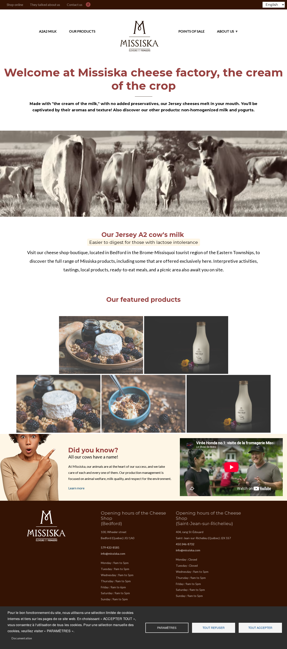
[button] (101, 345)
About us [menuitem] (219, 33)
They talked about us (45, 5)
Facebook (89, 4)
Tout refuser (214, 627)
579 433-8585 (110, 547)
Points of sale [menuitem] (191, 31)
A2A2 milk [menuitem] (48, 31)
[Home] (139, 31)
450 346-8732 (185, 544)
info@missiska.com (113, 553)
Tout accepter (260, 627)
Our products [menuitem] (82, 31)
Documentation (22, 638)
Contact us (74, 5)
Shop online (15, 5)
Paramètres (166, 627)
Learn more (76, 488)
